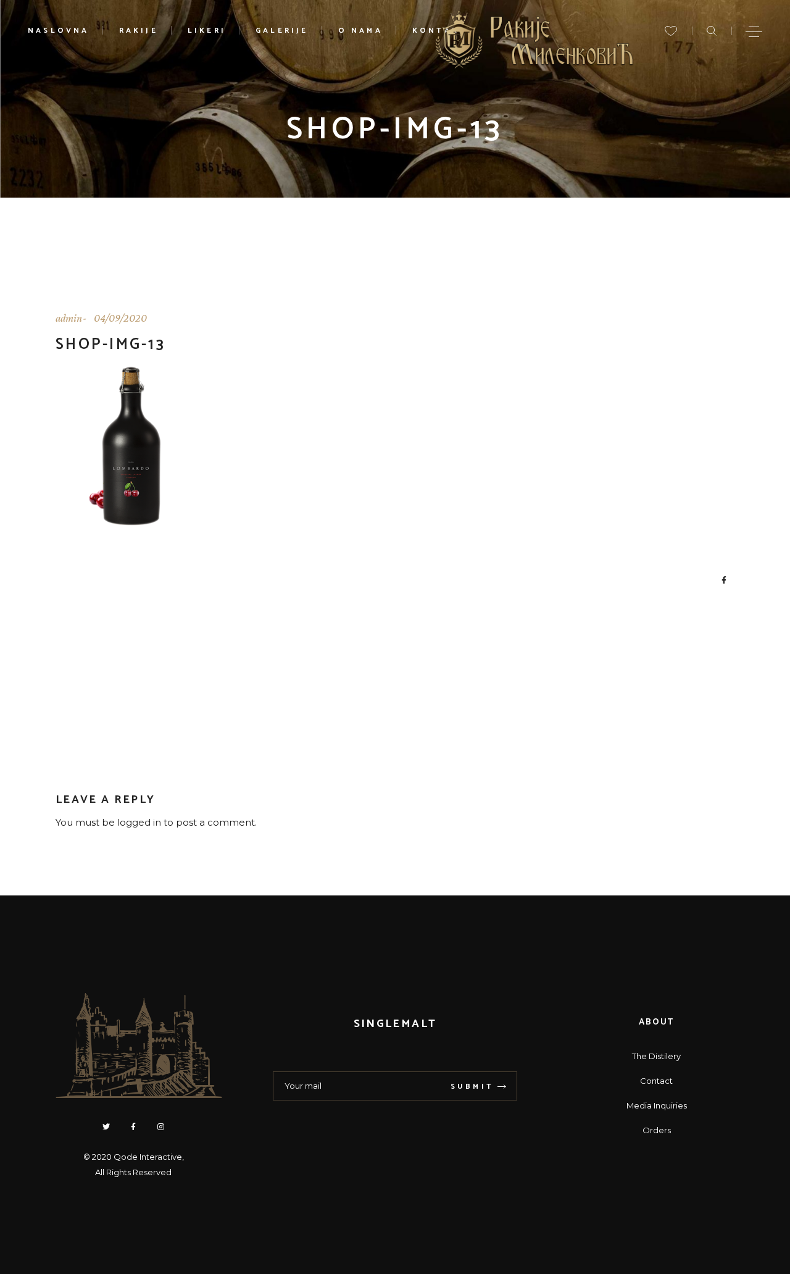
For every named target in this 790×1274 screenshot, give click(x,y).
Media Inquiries (656, 1105)
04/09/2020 (120, 318)
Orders (656, 1130)
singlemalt (395, 1024)
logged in (139, 822)
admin (69, 318)
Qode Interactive (148, 1157)
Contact (656, 1081)
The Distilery (656, 1056)
